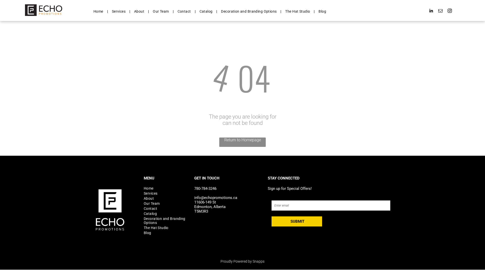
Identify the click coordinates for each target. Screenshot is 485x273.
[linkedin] (431, 11)
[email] (440, 11)
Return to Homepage (242, 140)
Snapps (258, 261)
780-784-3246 (205, 188)
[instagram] (450, 11)
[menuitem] (99, 11)
